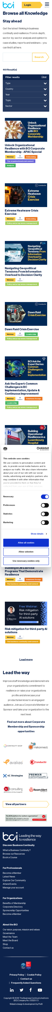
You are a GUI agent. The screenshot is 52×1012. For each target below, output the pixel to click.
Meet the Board (10, 940)
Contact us (8, 948)
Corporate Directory (13, 907)
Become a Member (12, 873)
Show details (37, 534)
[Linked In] (12, 990)
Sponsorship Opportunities (16, 910)
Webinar (10, 157)
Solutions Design (33, 398)
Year (7, 95)
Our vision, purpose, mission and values (21, 930)
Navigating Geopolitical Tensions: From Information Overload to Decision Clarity (23, 271)
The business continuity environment (22, 584)
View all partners (16, 804)
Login (27, 5)
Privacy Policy (17, 975)
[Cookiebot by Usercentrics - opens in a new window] (37, 449)
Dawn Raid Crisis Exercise (22, 329)
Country (9, 89)
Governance (9, 933)
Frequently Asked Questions (26, 983)
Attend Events (10, 884)
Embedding (31, 157)
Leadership (31, 334)
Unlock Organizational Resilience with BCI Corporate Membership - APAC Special (25, 148)
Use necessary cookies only (26, 561)
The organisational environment (20, 161)
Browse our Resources (14, 854)
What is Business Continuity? (17, 850)
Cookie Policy (34, 975)
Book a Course (10, 857)
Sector (8, 106)
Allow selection (26, 551)
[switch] (45, 505)
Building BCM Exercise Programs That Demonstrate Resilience (24, 571)
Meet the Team (10, 937)
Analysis (10, 165)
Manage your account (13, 888)
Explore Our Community (14, 880)
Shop (5, 944)
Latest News (9, 877)
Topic (8, 100)
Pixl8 (40, 1004)
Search (39, 57)
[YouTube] (40, 990)
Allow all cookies (26, 542)
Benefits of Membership (14, 903)
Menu (47, 7)
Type (7, 83)
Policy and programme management (22, 223)
